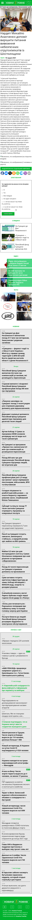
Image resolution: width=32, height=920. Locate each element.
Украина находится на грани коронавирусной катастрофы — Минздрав (15, 763)
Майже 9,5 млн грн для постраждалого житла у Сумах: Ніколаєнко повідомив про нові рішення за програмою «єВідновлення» (16, 556)
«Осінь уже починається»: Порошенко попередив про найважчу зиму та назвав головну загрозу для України (15, 607)
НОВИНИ (16, 326)
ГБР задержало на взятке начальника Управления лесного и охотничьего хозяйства (16, 784)
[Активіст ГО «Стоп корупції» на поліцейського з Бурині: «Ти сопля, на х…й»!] (7, 316)
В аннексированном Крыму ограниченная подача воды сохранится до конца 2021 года (15, 836)
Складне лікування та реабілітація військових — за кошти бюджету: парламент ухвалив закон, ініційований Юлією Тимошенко (15, 495)
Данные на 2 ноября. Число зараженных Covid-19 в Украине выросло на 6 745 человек (14, 859)
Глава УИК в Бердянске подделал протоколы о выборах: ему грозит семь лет (15, 846)
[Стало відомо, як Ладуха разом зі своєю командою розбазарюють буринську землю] (7, 296)
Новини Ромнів (21, 916)
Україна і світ (16, 630)
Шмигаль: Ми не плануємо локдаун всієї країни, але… (13, 714)
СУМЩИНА (16, 220)
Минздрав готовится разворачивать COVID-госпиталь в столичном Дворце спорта (15, 825)
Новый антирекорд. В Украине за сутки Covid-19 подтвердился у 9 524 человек (15, 748)
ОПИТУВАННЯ (16, 177)
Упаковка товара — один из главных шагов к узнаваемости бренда (15, 655)
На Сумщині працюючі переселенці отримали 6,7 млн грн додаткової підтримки (14, 525)
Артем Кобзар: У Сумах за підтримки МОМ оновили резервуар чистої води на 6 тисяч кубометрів (14, 435)
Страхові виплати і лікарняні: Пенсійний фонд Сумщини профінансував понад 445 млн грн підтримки (15, 387)
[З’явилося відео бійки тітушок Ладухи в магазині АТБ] (24, 306)
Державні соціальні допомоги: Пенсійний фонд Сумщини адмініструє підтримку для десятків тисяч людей (15, 418)
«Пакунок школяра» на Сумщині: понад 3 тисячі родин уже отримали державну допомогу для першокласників (16, 404)
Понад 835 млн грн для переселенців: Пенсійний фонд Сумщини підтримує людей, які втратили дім (16, 461)
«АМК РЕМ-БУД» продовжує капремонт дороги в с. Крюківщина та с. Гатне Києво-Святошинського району (15, 672)
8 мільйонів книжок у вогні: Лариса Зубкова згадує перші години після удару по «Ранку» (16, 595)
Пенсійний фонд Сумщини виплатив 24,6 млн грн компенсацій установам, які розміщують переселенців (14, 374)
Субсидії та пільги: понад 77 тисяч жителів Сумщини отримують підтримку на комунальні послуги (14, 509)
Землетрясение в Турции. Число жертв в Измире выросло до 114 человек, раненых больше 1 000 (13, 736)
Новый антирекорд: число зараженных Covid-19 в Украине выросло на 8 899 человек (13, 809)
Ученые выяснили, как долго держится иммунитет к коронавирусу (14, 888)
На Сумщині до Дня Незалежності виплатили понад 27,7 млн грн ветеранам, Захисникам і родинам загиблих (15, 338)
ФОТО (16, 290)
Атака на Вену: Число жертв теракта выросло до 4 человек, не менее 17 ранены (15, 773)
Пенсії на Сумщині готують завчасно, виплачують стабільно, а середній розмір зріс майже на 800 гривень (15, 537)
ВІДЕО (16, 256)
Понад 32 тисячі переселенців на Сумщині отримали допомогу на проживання (15, 569)
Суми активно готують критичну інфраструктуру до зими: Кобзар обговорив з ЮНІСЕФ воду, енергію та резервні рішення (15, 582)
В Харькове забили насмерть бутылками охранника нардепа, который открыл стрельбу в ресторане (15, 876)
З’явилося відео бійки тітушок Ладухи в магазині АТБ (17, 282)
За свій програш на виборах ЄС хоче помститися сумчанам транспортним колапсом (19, 274)
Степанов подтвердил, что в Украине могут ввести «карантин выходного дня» (14, 724)
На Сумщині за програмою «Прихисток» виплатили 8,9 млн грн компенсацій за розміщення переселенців (14, 448)
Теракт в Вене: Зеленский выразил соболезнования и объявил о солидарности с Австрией (14, 796)
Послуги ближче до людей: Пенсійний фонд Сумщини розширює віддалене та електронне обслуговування (14, 620)
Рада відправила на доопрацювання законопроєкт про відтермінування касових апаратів (14, 704)
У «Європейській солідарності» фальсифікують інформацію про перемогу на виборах (16, 688)
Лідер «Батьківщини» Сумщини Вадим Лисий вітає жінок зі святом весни (18, 264)
